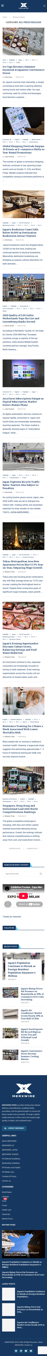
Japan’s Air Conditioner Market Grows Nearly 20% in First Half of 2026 (32, 1014)
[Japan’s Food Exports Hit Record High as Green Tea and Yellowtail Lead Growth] (10, 1033)
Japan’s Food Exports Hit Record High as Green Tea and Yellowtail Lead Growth (32, 1034)
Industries (6, 1214)
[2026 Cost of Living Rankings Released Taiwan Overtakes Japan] (23, 1244)
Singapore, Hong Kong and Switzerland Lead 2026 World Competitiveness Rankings (20, 809)
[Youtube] (26, 1351)
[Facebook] (16, 1351)
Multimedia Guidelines (11, 1163)
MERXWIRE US (8, 1145)
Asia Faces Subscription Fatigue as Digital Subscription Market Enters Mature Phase (23, 401)
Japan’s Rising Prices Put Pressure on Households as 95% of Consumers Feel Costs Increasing (32, 994)
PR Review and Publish (11, 1167)
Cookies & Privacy (9, 1176)
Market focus (7, 1219)
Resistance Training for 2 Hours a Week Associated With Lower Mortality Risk (23, 729)
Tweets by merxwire (12, 916)
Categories (7, 1187)
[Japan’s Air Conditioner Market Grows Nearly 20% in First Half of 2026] (10, 1014)
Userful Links (9, 1136)
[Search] (44, 6)
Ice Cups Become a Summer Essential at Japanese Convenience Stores (23, 70)
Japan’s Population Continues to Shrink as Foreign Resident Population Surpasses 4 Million (22, 969)
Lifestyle (5, 1196)
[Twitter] (21, 1351)
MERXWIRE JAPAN (9, 1150)
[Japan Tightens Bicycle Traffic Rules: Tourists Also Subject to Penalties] (23, 456)
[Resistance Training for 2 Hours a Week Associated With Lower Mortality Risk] (23, 701)
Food (4, 1201)
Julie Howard (9, 157)
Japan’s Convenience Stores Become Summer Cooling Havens (31, 1055)
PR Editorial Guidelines (11, 1159)
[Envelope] (31, 1351)
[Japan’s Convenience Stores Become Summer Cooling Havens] (10, 1055)
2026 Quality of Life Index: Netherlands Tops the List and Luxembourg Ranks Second (21, 318)
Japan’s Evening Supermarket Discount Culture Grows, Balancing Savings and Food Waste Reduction (20, 648)
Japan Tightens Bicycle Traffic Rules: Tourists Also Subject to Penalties (21, 485)
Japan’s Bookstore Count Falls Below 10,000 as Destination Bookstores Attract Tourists (20, 232)
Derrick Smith (9, 326)
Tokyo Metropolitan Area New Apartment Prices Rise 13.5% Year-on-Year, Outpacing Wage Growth (23, 564)
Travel (4, 1205)
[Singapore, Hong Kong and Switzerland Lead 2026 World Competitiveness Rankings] (23, 780)
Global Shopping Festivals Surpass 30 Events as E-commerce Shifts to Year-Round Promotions (23, 149)
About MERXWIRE (9, 1141)
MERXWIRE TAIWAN (10, 1154)
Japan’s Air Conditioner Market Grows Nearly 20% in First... (30, 1325)
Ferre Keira (8, 77)
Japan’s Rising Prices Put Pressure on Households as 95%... (30, 1309)
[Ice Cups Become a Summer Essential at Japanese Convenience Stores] (23, 41)
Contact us (6, 1181)
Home (5, 17)
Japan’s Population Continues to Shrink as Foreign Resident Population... (31, 1294)
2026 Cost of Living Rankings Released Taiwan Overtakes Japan (21, 1254)
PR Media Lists (8, 1172)
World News (7, 1192)
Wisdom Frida (10, 572)
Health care (6, 1210)
